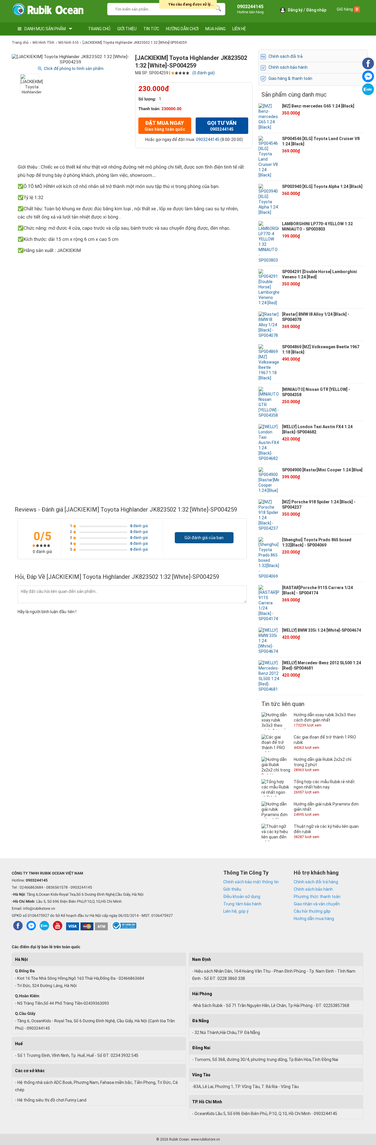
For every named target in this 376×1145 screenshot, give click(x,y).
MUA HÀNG (215, 28)
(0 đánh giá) (203, 72)
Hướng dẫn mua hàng (314, 918)
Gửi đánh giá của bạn (204, 537)
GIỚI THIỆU (127, 28)
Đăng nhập (316, 10)
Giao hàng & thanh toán (290, 78)
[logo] (48, 11)
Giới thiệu (232, 889)
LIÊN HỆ (239, 28)
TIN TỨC (151, 28)
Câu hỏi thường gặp (312, 911)
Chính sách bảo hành (288, 67)
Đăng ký (295, 10)
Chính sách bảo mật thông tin (251, 882)
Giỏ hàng (347, 9)
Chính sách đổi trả (285, 56)
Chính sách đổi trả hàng (316, 882)
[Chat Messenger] (368, 80)
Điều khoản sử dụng (241, 896)
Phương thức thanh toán (317, 896)
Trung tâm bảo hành (242, 904)
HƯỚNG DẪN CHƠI (182, 28)
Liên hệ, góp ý (236, 911)
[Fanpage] (368, 67)
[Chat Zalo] (368, 93)
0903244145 (207, 139)
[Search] (217, 8)
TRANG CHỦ (99, 28)
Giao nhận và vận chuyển (317, 904)
